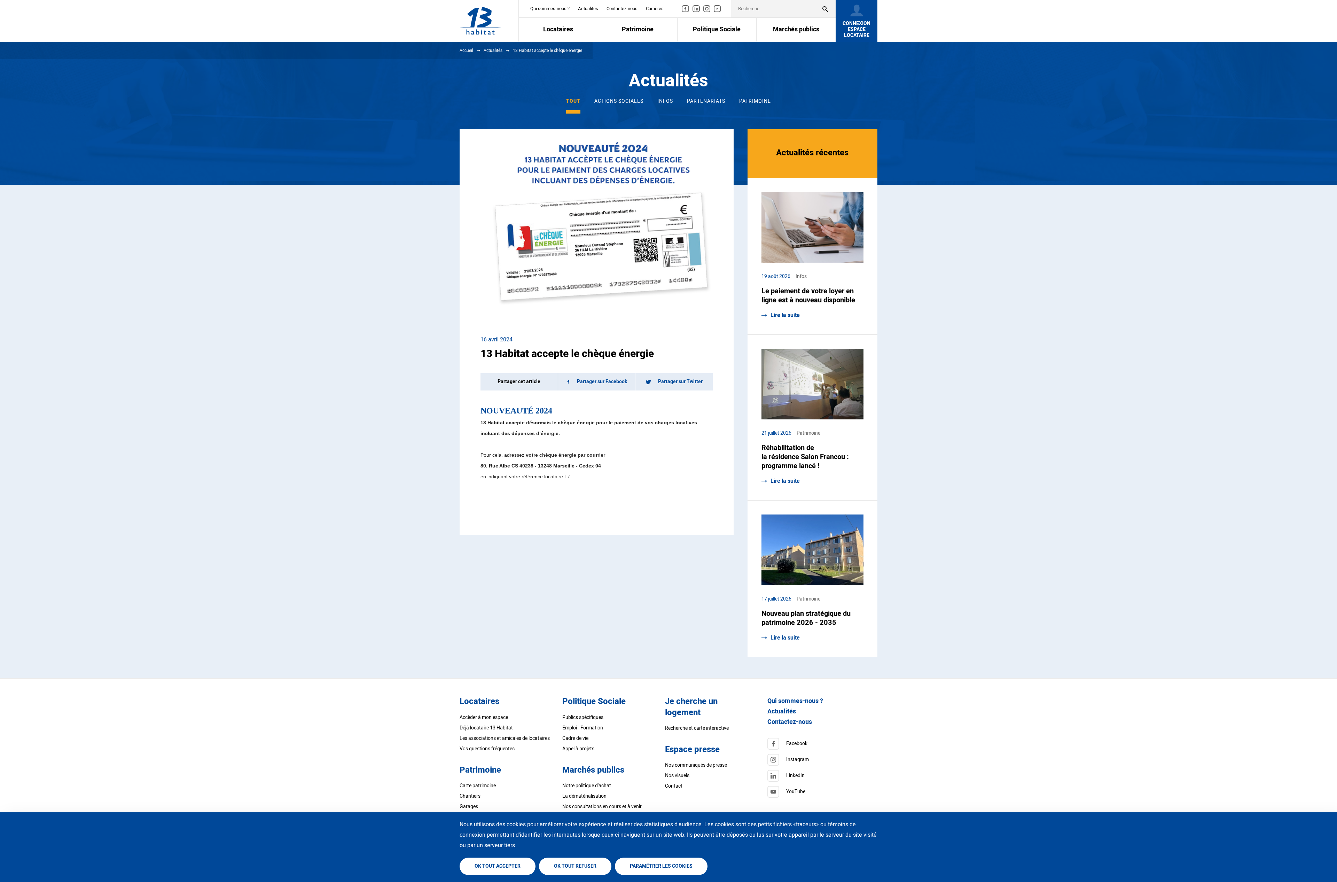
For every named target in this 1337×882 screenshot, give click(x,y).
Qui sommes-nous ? (550, 8)
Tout (573, 101)
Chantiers (470, 796)
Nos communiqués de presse (696, 765)
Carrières (655, 8)
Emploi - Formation (582, 728)
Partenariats (706, 101)
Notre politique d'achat (586, 785)
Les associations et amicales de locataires (505, 738)
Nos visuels (677, 775)
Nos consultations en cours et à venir (602, 806)
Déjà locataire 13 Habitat (486, 728)
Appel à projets (578, 748)
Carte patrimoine (478, 785)
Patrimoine (755, 101)
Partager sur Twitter (680, 381)
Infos (665, 101)
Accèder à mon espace (484, 717)
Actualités (588, 8)
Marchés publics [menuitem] (796, 29)
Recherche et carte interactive (697, 728)
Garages (469, 806)
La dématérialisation (584, 796)
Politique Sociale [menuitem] (717, 29)
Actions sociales (618, 101)
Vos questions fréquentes (487, 748)
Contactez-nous (622, 8)
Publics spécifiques (582, 717)
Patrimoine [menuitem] (638, 29)
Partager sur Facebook (602, 381)
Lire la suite (785, 315)
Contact (673, 786)
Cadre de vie (575, 738)
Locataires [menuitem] (558, 29)
